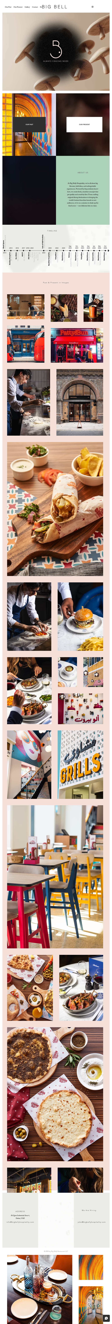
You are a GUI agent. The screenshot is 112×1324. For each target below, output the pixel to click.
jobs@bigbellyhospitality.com (92, 1222)
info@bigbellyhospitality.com (20, 1222)
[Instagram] (92, 7)
